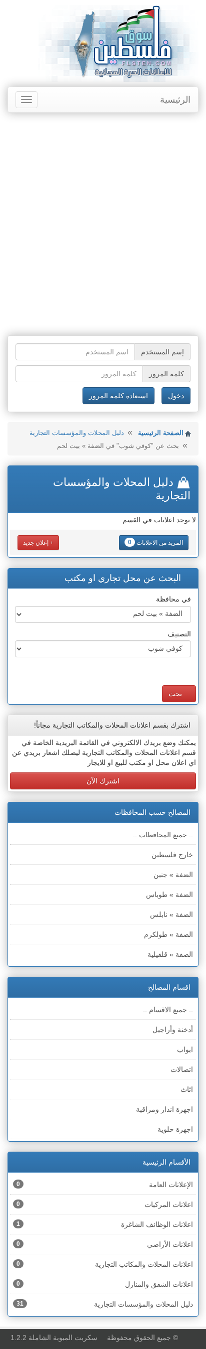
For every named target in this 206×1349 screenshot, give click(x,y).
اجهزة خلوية (175, 1129)
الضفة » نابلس (171, 914)
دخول (176, 396)
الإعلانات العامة (104, 1185)
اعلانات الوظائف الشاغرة (104, 1224)
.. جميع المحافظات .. (163, 835)
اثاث (186, 1089)
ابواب (185, 1049)
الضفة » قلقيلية (170, 954)
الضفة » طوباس (169, 895)
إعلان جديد (36, 542)
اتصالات (181, 1069)
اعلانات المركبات (104, 1204)
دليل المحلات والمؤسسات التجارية (77, 433)
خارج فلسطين (172, 855)
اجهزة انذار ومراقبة (164, 1109)
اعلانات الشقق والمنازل (104, 1284)
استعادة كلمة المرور (118, 396)
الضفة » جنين (173, 875)
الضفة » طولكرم (168, 934)
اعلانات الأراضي (104, 1244)
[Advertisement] (103, 225)
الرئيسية (175, 100)
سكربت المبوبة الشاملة (63, 1338)
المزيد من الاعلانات (155, 542)
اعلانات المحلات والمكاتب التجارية (104, 1264)
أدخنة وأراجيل (172, 1030)
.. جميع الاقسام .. (168, 1010)
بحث (176, 694)
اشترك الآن (103, 781)
